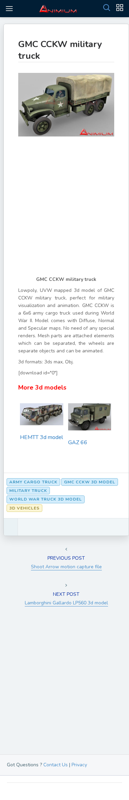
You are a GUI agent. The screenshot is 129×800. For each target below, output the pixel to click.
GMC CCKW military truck (60, 50)
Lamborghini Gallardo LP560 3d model (66, 603)
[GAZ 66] (89, 419)
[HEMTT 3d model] (41, 416)
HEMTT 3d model (41, 437)
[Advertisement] (64, 211)
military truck (28, 490)
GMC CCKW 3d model (89, 482)
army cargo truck (33, 482)
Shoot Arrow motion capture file (66, 566)
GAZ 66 (77, 442)
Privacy (79, 764)
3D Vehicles (24, 508)
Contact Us (55, 764)
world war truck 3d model (45, 499)
